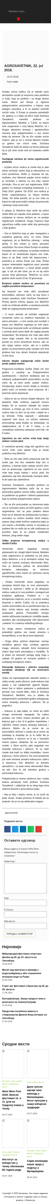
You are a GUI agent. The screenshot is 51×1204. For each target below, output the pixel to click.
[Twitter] (13, 18)
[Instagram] (8, 18)
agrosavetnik (11, 813)
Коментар (10, 861)
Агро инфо (12, 81)
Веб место (9, 921)
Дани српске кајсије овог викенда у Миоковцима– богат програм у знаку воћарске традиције (37, 1097)
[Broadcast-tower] (18, 18)
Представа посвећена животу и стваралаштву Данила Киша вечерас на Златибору (24, 1014)
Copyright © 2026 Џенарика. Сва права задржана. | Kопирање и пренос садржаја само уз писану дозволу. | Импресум (25, 1196)
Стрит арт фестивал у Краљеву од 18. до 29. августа (25, 988)
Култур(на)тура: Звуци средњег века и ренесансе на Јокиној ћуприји (23, 1000)
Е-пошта (8, 910)
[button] (47, 18)
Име (6, 898)
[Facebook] (3, 18)
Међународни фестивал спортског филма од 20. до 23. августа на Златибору (22, 957)
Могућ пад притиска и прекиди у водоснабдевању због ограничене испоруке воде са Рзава (21, 973)
